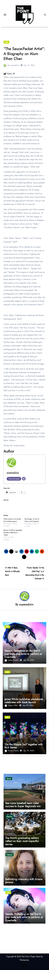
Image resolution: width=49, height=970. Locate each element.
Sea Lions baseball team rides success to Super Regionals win (23, 804)
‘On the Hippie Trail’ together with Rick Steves (24, 745)
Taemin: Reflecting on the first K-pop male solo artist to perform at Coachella (23, 654)
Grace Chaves (13, 750)
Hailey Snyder (13, 660)
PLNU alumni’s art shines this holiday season (12, 520)
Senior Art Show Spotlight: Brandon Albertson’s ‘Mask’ (13, 532)
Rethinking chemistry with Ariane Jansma (23, 880)
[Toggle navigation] (5, 14)
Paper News (35, 956)
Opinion (9, 816)
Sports (9, 778)
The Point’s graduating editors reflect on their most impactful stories (22, 841)
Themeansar (24, 960)
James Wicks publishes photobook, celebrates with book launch (24, 700)
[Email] (24, 478)
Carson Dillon (13, 705)
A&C (6, 42)
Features (9, 854)
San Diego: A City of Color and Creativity (31, 520)
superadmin (14, 65)
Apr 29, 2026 (28, 660)
